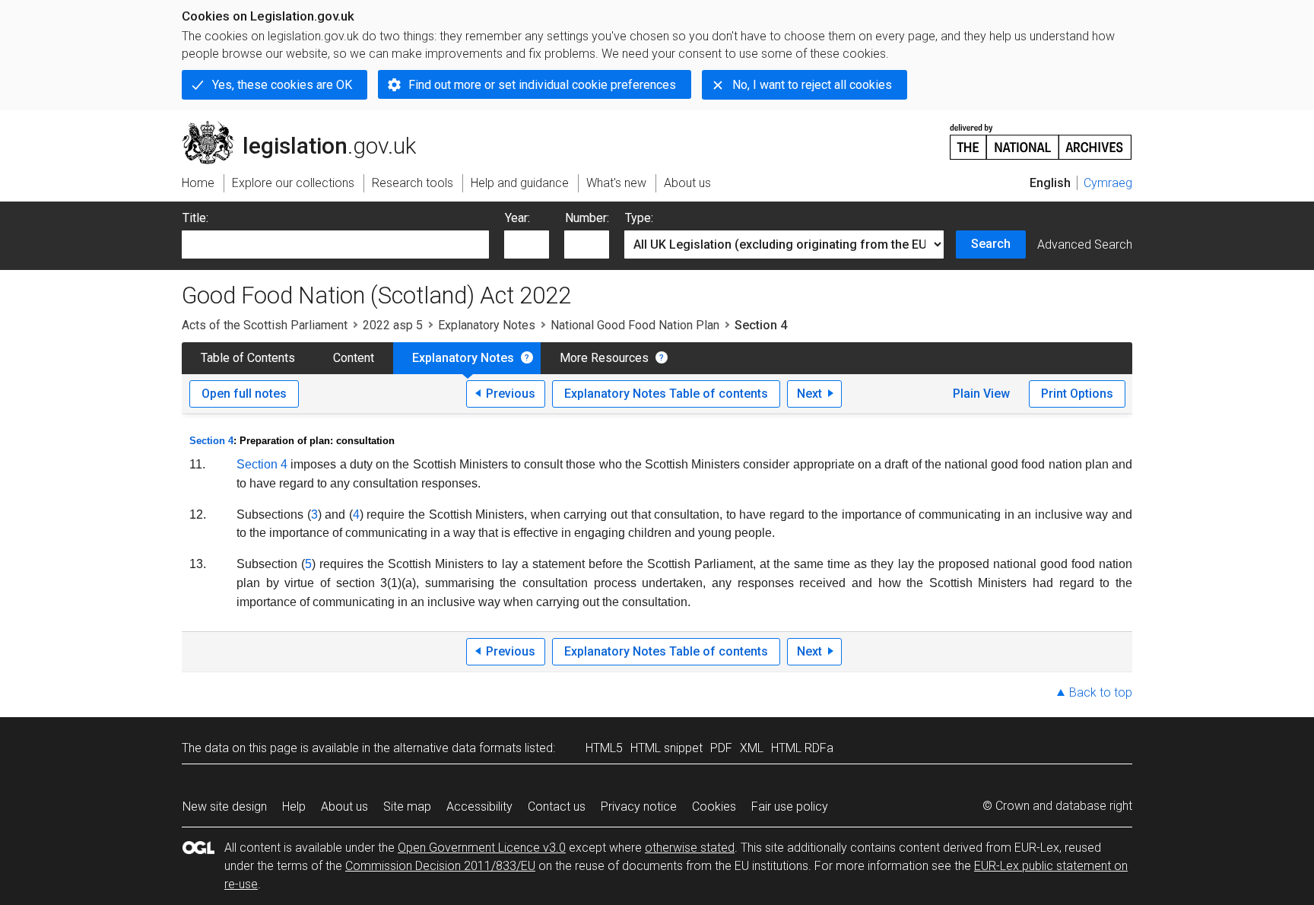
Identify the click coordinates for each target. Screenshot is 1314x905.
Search (991, 244)
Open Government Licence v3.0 (482, 847)
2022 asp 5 (393, 325)
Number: (587, 218)
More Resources (604, 358)
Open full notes (244, 393)
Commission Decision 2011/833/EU (440, 866)
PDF (721, 748)
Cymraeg (1108, 183)
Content (353, 358)
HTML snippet (666, 748)
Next (809, 393)
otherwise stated (690, 847)
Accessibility (479, 806)
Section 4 (211, 440)
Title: (195, 218)
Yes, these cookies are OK (282, 85)
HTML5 (604, 748)
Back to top (1100, 692)
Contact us (557, 806)
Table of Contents (248, 358)
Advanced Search (1084, 244)
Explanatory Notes (486, 325)
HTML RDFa (802, 748)
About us (344, 806)
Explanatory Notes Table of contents (666, 393)
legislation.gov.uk (307, 127)
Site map (407, 806)
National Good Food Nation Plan (635, 325)
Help (294, 806)
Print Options (1077, 393)
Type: (639, 218)
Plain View (981, 393)
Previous (510, 393)
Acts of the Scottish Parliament (265, 325)
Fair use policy (789, 806)
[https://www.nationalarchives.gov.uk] (1041, 135)
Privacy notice (639, 806)
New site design (224, 806)
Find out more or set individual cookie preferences (542, 85)
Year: (517, 218)
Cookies (714, 806)
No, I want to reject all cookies (812, 85)
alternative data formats (457, 748)
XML (751, 748)
